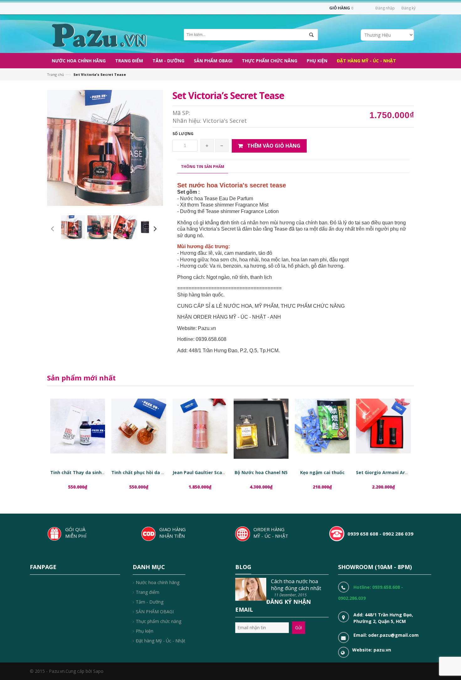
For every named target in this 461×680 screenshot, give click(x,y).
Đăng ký (408, 8)
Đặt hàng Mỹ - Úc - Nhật (160, 641)
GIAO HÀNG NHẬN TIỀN (172, 532)
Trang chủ (55, 74)
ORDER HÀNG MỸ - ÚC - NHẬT (270, 532)
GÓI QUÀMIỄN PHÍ (76, 532)
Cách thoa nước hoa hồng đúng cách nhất (296, 585)
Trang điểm (147, 592)
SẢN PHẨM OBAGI (155, 612)
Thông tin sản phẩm (202, 166)
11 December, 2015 (290, 595)
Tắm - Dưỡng (149, 602)
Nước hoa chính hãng (157, 582)
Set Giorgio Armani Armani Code (392, 472)
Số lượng (182, 133)
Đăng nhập (385, 8)
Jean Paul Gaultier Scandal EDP (206, 472)
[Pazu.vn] (98, 35)
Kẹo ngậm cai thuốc (322, 472)
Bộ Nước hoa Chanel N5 (261, 472)
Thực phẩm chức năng (158, 621)
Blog (243, 567)
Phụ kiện (144, 631)
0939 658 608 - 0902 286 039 (380, 534)
